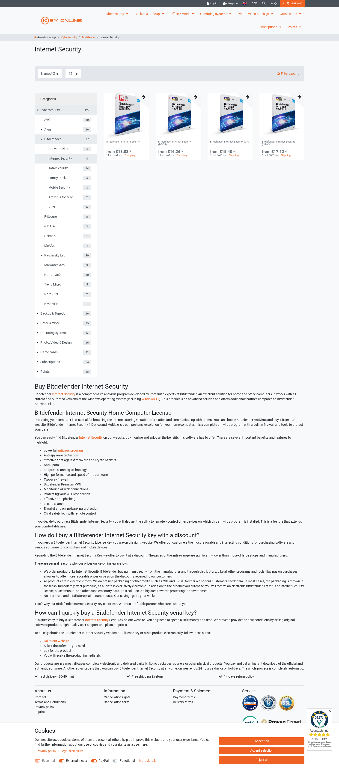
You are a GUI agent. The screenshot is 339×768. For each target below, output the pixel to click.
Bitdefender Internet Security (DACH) (174, 143)
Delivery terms (183, 702)
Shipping (130, 155)
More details (147, 760)
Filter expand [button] (290, 73)
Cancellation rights (117, 697)
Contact (40, 697)
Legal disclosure (71, 751)
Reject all (262, 760)
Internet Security (63, 394)
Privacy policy (44, 707)
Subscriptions (268, 27)
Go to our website (56, 641)
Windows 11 (150, 399)
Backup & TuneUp (148, 14)
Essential (48, 760)
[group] (126, 115)
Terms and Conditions (50, 702)
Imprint (40, 712)
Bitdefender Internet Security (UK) (229, 141)
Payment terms (184, 697)
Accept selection (262, 750)
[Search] (264, 3)
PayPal (103, 760)
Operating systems (214, 14)
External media (76, 760)
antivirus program (70, 450)
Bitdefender (88, 37)
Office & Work (180, 14)
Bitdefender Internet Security (123, 141)
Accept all (262, 741)
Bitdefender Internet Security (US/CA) (278, 143)
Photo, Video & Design (254, 14)
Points (293, 27)
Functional (127, 760)
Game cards (289, 14)
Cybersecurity (114, 14)
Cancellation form (116, 702)
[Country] (245, 3)
